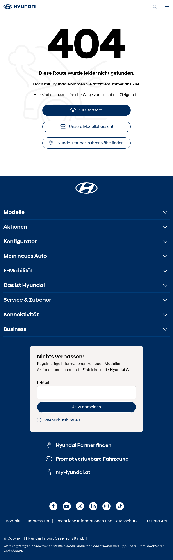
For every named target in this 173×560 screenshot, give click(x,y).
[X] (80, 506)
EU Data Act (155, 520)
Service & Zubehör (27, 299)
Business (14, 329)
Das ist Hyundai (24, 285)
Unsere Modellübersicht (91, 126)
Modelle (14, 212)
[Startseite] (86, 185)
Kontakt (13, 520)
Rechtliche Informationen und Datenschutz (96, 520)
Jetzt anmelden (86, 406)
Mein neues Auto (25, 255)
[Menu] (167, 6)
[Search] (154, 6)
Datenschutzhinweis (61, 420)
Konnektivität (21, 314)
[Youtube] (67, 506)
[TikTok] (120, 506)
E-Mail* (44, 382)
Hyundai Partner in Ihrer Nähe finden (89, 142)
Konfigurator (20, 241)
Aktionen (15, 226)
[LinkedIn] (93, 506)
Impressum (38, 520)
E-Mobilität (18, 270)
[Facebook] (53, 506)
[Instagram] (107, 506)
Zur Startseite (90, 110)
